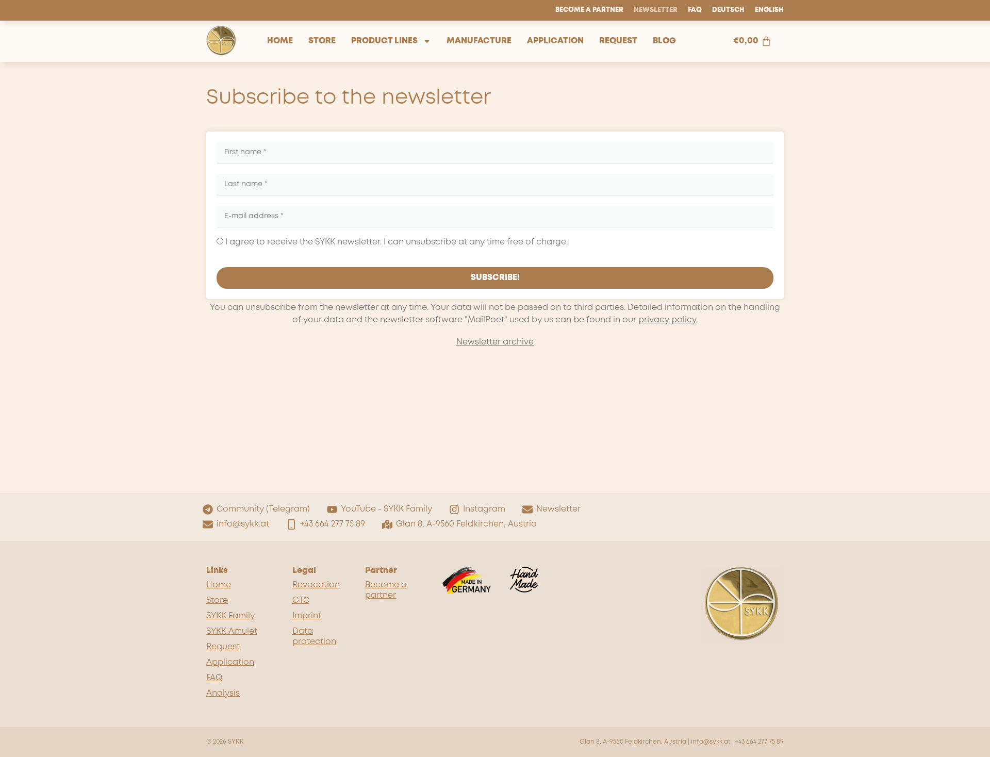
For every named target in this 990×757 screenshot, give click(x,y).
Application (555, 41)
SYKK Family (230, 616)
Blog (664, 41)
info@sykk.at (711, 742)
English (769, 10)
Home (280, 41)
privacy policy (667, 320)
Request (618, 41)
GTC (300, 600)
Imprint (306, 616)
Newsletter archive (495, 342)
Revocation (316, 585)
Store (322, 41)
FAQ (695, 10)
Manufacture (479, 41)
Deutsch (728, 10)
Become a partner (589, 10)
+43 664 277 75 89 (759, 742)
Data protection (314, 637)
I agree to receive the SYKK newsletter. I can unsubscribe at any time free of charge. (395, 242)
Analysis (223, 693)
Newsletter (656, 10)
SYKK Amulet (231, 631)
